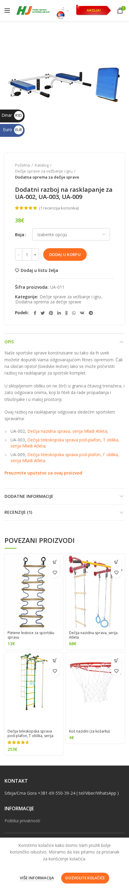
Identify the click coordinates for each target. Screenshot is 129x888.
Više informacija (37, 877)
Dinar (12, 115)
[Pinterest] (51, 313)
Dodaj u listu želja (39, 270)
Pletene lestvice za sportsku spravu (31, 635)
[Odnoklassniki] (66, 313)
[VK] (82, 313)
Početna (22, 165)
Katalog (42, 165)
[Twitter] (42, 313)
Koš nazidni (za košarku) (89, 731)
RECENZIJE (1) (18, 512)
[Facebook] (35, 313)
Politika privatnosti (22, 820)
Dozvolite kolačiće (85, 877)
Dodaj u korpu (65, 254)
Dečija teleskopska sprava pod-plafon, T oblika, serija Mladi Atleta (30, 735)
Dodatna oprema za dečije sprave (47, 177)
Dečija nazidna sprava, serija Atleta (93, 635)
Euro (12, 129)
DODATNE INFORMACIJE (28, 496)
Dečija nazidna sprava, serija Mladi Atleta (67, 431)
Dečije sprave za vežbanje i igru (44, 171)
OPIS (9, 342)
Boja (19, 234)
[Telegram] (91, 313)
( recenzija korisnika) (59, 208)
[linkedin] (59, 313)
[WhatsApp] (74, 313)
